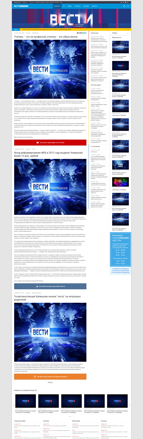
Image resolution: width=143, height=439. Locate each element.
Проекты (77, 6)
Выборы (94, 6)
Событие (101, 36)
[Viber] (80, 33)
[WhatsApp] (82, 33)
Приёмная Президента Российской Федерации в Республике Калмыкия (121, 270)
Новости (57, 6)
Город (33, 149)
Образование (35, 33)
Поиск (61, 2)
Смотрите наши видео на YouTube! (51, 142)
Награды (47, 2)
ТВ (63, 6)
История (42, 2)
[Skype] (84, 33)
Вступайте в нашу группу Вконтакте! (52, 286)
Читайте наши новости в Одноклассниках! (51, 377)
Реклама (86, 6)
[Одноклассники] (79, 33)
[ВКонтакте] (77, 33)
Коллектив (37, 2)
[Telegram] (85, 33)
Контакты (57, 2)
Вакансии (52, 2)
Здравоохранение (36, 292)
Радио (70, 6)
